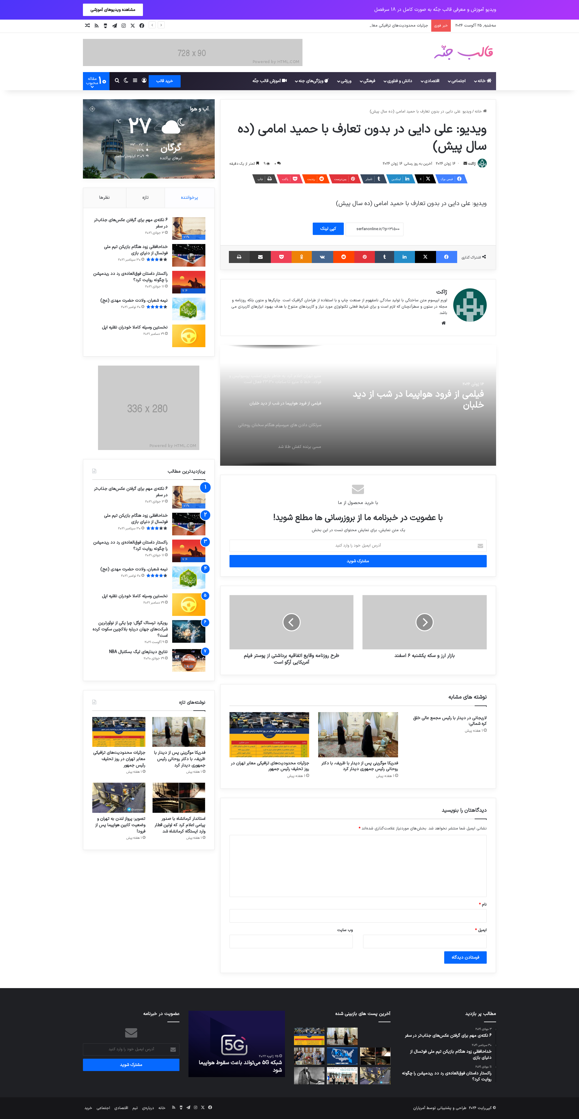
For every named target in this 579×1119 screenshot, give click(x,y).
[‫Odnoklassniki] (302, 257)
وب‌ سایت (345, 930)
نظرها (104, 197)
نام (483, 905)
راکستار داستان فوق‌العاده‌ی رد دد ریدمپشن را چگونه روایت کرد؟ (130, 277)
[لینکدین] (404, 257)
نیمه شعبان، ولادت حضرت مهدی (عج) (134, 300)
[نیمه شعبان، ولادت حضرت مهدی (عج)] (188, 309)
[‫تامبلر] (384, 257)
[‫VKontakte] (322, 257)
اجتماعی (458, 81)
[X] (425, 257)
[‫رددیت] (343, 257)
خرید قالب (164, 81)
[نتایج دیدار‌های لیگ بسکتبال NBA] (188, 660)
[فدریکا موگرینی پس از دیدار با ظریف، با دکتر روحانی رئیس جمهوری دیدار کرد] (358, 734)
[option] (358, 405)
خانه (482, 81)
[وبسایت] (443, 323)
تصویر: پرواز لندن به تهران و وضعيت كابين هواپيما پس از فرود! (120, 825)
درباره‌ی (148, 1108)
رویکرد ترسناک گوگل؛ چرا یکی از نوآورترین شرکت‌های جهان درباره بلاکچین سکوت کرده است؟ (130, 629)
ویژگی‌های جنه (311, 81)
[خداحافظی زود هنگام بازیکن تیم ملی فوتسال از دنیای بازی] (188, 255)
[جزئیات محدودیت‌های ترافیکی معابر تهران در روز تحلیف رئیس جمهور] (269, 734)
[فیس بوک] (446, 257)
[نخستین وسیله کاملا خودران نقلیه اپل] (188, 336)
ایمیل (481, 930)
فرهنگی (369, 81)
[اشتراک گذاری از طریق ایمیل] (260, 257)
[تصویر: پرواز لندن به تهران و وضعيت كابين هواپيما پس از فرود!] (118, 798)
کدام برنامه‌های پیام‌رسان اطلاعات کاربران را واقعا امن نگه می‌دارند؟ (238, 1066)
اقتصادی (431, 81)
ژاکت (472, 163)
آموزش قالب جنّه (267, 81)
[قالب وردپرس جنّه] (463, 52)
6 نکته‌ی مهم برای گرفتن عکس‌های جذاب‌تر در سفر (131, 223)
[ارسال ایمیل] (465, 163)
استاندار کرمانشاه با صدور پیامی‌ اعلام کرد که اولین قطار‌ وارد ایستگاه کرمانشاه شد (180, 825)
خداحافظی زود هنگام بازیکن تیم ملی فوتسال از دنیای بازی (136, 250)
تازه (145, 197)
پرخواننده (189, 197)
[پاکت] (281, 257)
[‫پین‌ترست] (364, 257)
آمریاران (419, 1108)
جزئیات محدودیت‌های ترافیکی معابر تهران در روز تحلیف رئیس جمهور (371, 26)
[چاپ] (239, 257)
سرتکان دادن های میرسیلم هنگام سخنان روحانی (409, 400)
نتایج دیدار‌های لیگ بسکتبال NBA (138, 652)
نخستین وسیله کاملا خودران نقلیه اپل (135, 327)
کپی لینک (328, 229)
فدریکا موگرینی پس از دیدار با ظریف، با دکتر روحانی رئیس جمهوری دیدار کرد (359, 766)
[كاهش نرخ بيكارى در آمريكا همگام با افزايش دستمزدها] (342, 1056)
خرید (88, 1108)
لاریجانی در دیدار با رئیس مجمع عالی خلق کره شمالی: (450, 721)
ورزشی (346, 81)
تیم (135, 1108)
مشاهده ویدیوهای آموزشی (112, 10)
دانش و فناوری (399, 81)
